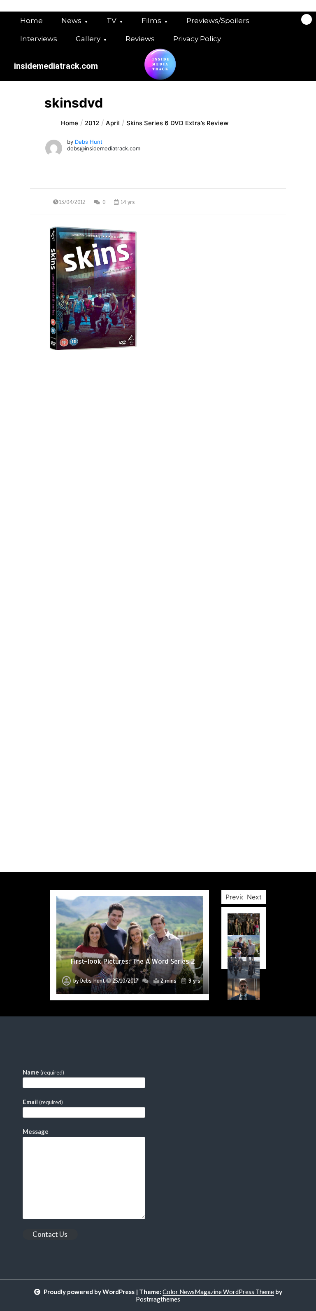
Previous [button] (238, 897)
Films (151, 20)
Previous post (70, 424)
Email (43, 1101)
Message (36, 1131)
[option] (129, 945)
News (71, 20)
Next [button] (254, 897)
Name (43, 1072)
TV (111, 20)
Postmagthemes (158, 1299)
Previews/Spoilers (217, 20)
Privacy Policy (197, 39)
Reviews (140, 39)
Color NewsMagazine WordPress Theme (218, 1291)
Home (31, 20)
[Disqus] (158, 553)
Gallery (88, 39)
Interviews (38, 39)
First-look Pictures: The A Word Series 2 (132, 961)
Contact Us (50, 1234)
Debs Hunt (88, 141)
